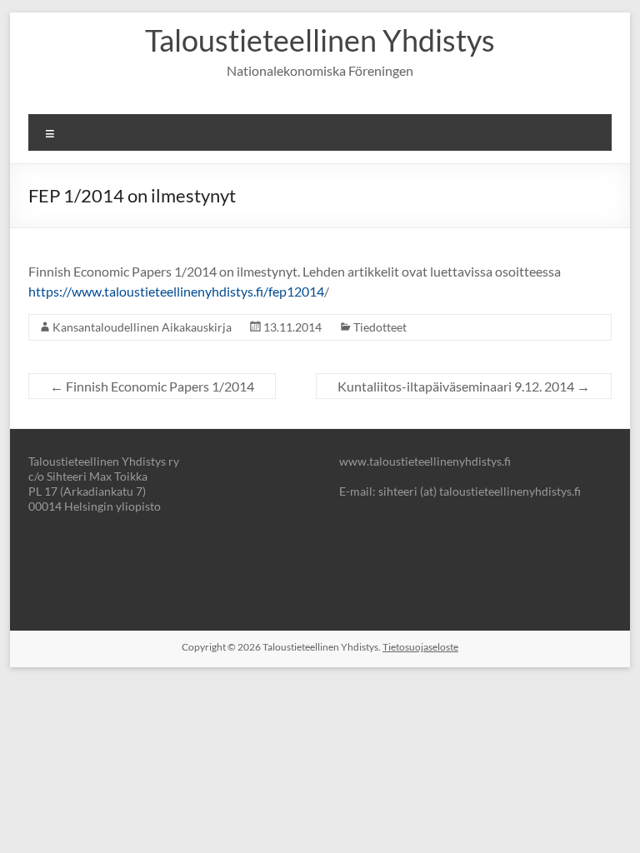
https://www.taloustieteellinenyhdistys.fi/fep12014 (176, 291)
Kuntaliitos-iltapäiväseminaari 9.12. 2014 (464, 386)
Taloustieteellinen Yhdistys (320, 40)
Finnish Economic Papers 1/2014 (152, 386)
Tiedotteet (380, 327)
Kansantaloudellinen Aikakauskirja (142, 327)
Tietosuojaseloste (420, 647)
